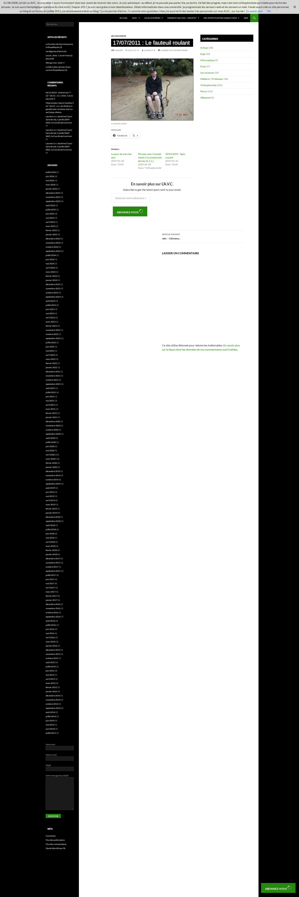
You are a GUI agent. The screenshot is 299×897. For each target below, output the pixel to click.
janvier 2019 (51, 513)
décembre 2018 (53, 517)
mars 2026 (50, 184)
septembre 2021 (53, 384)
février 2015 (51, 687)
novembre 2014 (53, 699)
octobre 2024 (52, 247)
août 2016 (50, 621)
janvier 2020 (51, 467)
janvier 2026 (51, 188)
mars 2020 (50, 459)
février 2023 (51, 326)
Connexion (51, 836)
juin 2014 (50, 720)
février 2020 (51, 463)
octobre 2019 (52, 479)
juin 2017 (50, 579)
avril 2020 (50, 454)
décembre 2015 (53, 650)
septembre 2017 (53, 571)
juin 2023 (50, 309)
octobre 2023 (52, 292)
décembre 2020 (53, 421)
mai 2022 (50, 350)
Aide (246, 18)
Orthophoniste (208, 85)
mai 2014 (50, 724)
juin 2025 (50, 213)
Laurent (49, 116)
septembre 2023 (53, 296)
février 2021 (51, 413)
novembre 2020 (53, 425)
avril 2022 (50, 355)
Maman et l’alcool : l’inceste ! (182, 18)
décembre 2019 (53, 471)
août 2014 (50, 712)
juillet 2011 (51, 733)
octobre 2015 (52, 658)
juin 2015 (50, 670)
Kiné (202, 66)
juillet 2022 (51, 342)
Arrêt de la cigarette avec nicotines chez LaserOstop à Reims (59, 109)
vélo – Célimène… (171, 236)
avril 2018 (50, 542)
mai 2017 (50, 583)
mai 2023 (50, 313)
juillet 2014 (51, 716)
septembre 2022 (53, 338)
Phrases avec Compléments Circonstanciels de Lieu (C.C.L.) (150, 157)
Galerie (119, 50)
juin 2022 (50, 346)
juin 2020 (50, 446)
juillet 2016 (51, 625)
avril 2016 (50, 637)
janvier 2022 (51, 367)
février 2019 (51, 508)
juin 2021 (50, 396)
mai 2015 (50, 675)
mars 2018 (50, 546)
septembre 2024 (53, 251)
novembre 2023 (53, 288)
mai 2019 (50, 496)
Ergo (202, 53)
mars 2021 (50, 409)
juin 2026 (50, 176)
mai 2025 (50, 218)
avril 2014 (50, 729)
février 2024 (51, 276)
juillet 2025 (51, 209)
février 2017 (51, 596)
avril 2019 (50, 500)
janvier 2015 (51, 691)
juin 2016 (50, 629)
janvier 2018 (51, 554)
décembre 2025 (53, 193)
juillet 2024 (51, 255)
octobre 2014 (52, 704)
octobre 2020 (52, 429)
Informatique (207, 60)
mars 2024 (50, 272)
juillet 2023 (51, 305)
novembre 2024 (53, 242)
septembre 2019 (53, 483)
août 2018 (50, 525)
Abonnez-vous (128, 212)
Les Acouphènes (152, 18)
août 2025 (50, 205)
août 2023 (50, 301)
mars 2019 (50, 504)
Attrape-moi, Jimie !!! (55, 62)
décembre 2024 (53, 238)
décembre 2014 (53, 695)
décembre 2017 (53, 558)
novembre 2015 (53, 654)
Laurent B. (150, 50)
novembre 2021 (53, 375)
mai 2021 (50, 400)
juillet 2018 (51, 529)
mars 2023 (50, 321)
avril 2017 (50, 587)
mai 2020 (50, 450)
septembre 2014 (53, 708)
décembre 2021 (53, 371)
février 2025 (51, 230)
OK (269, 11)
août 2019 (50, 488)
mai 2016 (50, 633)
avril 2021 (50, 404)
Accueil (124, 18)
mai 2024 (50, 263)
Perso (203, 91)
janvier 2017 (51, 600)
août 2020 (50, 438)
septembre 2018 (53, 521)
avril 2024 (50, 267)
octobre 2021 (52, 380)
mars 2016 (50, 641)
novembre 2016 (53, 608)
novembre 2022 (53, 330)
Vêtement (205, 97)
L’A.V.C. (134, 18)
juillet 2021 (51, 392)
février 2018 (51, 550)
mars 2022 (50, 359)
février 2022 (51, 363)
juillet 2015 (51, 666)
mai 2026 (50, 180)
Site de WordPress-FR (55, 848)
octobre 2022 (52, 334)
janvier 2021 (51, 417)
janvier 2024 (51, 280)
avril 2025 (50, 222)
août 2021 (50, 388)
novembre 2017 (53, 562)
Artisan (204, 47)
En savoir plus (254, 11)
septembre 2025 (53, 201)
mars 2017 (50, 591)
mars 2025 (50, 226)
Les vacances (118, 36)
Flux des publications (55, 840)
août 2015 (50, 662)
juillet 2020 (51, 442)
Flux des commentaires (56, 844)
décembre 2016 (53, 604)
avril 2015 (50, 679)
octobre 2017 (52, 567)
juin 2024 (50, 259)
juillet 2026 (51, 172)
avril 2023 (50, 317)
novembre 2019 (53, 475)
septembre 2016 (53, 616)
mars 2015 (50, 683)
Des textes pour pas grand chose (220, 18)
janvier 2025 (51, 234)
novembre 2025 (53, 197)
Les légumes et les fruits (56, 51)
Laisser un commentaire (174, 50)
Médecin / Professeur (211, 78)
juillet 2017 (51, 575)
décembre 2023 (53, 284)
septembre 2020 (53, 434)
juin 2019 (50, 492)
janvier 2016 (51, 645)
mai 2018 (50, 537)
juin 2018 (50, 533)
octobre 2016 (52, 612)
